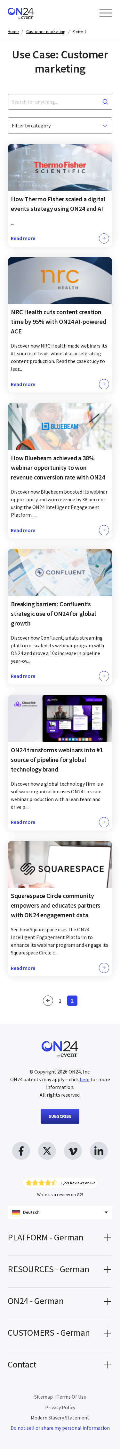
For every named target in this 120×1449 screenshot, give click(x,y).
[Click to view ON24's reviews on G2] (60, 1183)
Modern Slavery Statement (60, 1417)
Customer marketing (46, 31)
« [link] (48, 1001)
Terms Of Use (71, 1396)
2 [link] (74, 1001)
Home (13, 31)
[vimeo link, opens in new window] (73, 1151)
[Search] (105, 102)
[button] (60, 1239)
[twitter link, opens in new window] (47, 1151)
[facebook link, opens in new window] (21, 1151)
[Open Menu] (106, 13)
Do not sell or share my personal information (60, 1428)
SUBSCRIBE (60, 1116)
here (85, 1079)
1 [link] (62, 1001)
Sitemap (43, 1396)
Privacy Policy (60, 1407)
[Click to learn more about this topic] (60, 195)
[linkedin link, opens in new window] (99, 1151)
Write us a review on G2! (60, 1194)
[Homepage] (33, 12)
